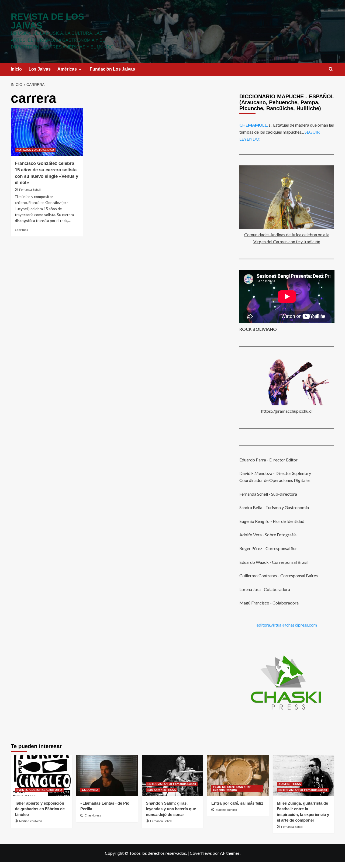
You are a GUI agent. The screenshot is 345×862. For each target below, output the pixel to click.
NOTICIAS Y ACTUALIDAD (35, 149)
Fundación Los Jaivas (112, 69)
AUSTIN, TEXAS (289, 783)
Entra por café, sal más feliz (237, 803)
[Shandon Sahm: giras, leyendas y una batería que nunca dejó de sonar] (172, 775)
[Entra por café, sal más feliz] (238, 775)
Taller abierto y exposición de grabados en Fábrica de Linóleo (40, 809)
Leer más (21, 230)
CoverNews (201, 853)
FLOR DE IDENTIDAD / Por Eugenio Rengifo (231, 788)
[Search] (330, 69)
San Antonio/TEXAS (161, 789)
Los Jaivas (40, 69)
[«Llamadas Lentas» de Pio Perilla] (107, 775)
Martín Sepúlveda (30, 821)
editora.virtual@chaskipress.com (287, 624)
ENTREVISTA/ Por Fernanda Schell (171, 783)
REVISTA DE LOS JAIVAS (47, 21)
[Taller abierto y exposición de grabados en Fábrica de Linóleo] (41, 775)
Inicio (16, 69)
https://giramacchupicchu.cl (286, 410)
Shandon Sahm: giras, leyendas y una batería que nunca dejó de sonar (171, 809)
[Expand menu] (80, 69)
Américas (67, 69)
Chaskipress (93, 815)
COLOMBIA (90, 789)
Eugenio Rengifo (226, 809)
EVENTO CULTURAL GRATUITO (39, 789)
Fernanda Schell (29, 189)
